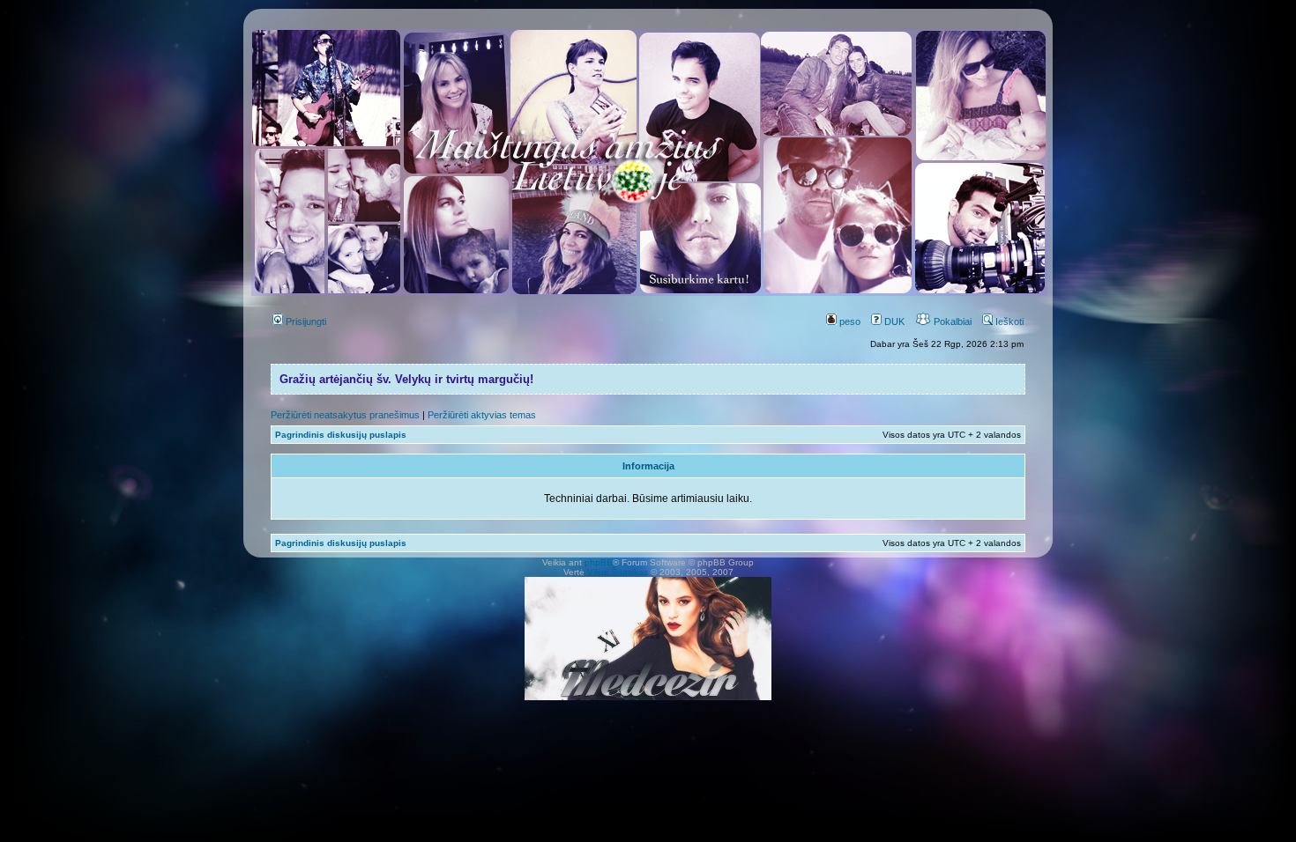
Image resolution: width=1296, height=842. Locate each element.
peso (848, 321)
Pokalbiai (951, 321)
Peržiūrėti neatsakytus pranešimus (345, 415)
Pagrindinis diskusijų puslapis (340, 434)
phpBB (599, 562)
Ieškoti (1008, 321)
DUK (893, 321)
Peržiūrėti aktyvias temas (482, 415)
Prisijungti (304, 321)
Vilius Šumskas (617, 572)
